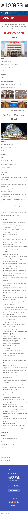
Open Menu (26, 5)
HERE (2, 77)
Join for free (14, 490)
